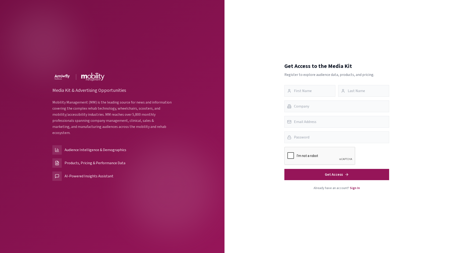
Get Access (334, 174)
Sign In (355, 188)
